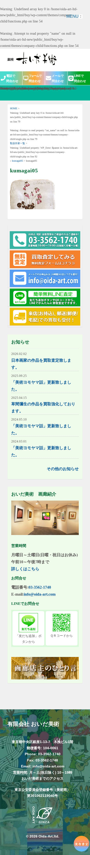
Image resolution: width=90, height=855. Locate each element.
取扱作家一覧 (17, 143)
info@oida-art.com (40, 594)
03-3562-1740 (39, 587)
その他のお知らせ (63, 469)
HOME (13, 108)
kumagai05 (17, 160)
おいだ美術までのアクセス (43, 778)
